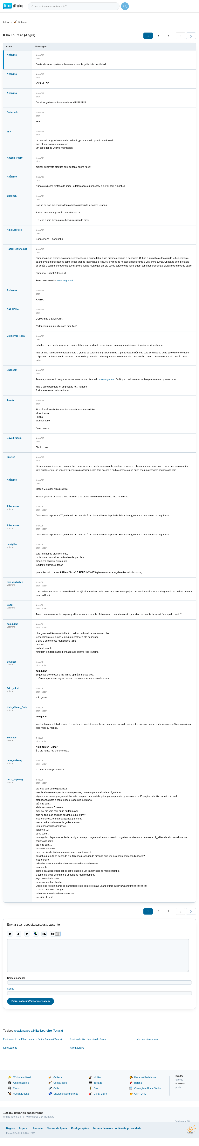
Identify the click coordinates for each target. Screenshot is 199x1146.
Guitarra (22, 22)
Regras (10, 1128)
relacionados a (38, 1030)
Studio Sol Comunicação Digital (191, 1129)
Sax (96, 1088)
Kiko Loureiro (10, 1047)
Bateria (138, 1083)
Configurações (80, 1128)
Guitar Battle (100, 1093)
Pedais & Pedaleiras (145, 1077)
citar (38, 58)
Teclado (98, 1083)
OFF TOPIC (140, 1093)
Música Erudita (21, 1093)
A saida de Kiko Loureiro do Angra (88, 1039)
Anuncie (38, 1128)
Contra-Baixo (60, 1083)
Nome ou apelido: (16, 978)
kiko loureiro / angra (147, 1039)
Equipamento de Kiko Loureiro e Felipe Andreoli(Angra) (32, 1039)
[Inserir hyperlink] (35, 934)
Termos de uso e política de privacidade (117, 1128)
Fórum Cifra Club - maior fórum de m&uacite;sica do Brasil (13, 6)
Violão (97, 1077)
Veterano (11, 509)
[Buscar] (125, 6)
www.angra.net (65, 280)
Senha (10, 988)
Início (6, 22)
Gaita (56, 1088)
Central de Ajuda (57, 1128)
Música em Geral (22, 1077)
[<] (180, 35)
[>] (191, 35)
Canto (16, 1088)
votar (44, 510)
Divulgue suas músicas (65, 1093)
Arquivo (23, 1128)
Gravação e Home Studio (147, 1088)
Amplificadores (21, 1083)
